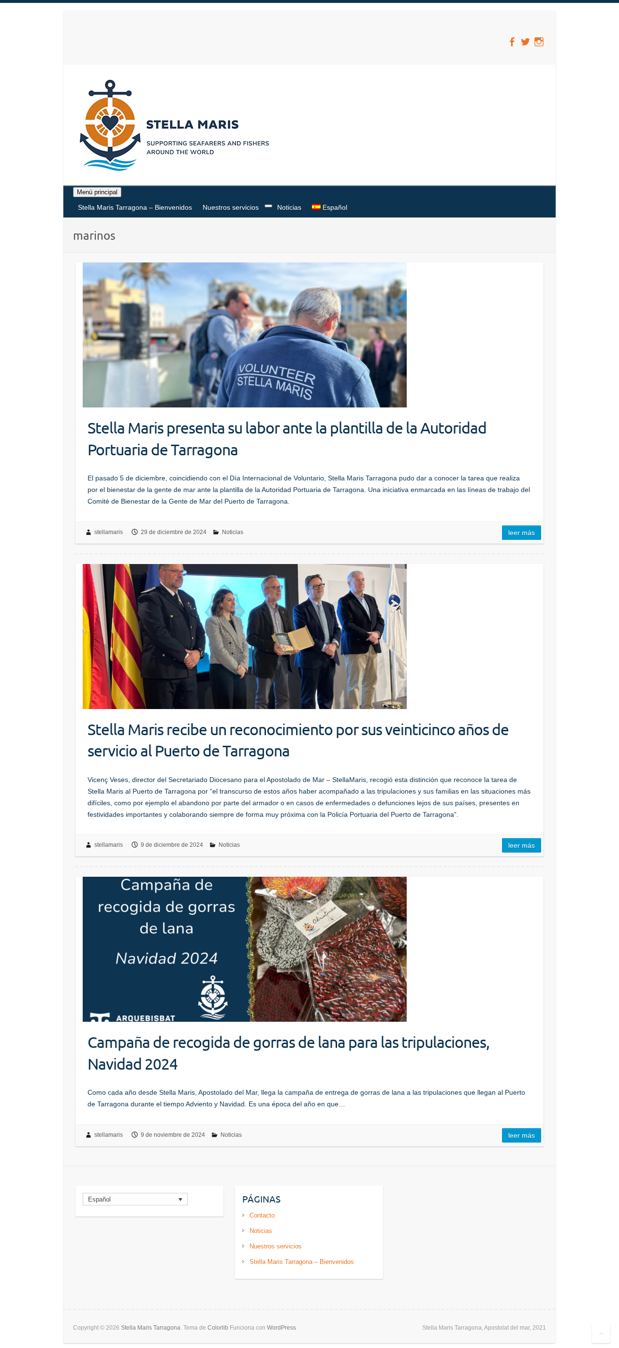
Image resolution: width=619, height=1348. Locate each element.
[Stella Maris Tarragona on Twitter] (525, 42)
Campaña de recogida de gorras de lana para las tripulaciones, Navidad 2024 (288, 1052)
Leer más (521, 532)
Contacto (262, 1215)
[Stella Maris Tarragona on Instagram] (538, 42)
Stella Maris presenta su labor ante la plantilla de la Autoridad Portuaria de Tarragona (287, 438)
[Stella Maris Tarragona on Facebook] (511, 42)
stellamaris (108, 532)
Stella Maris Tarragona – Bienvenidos (135, 207)
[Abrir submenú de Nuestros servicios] (268, 205)
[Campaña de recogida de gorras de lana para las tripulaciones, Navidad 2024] (244, 949)
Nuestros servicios (231, 207)
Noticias (289, 207)
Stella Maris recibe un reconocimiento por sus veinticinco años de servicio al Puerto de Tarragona (298, 740)
